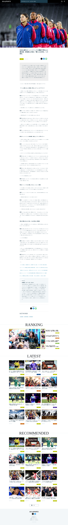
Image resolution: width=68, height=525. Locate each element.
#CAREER (21, 316)
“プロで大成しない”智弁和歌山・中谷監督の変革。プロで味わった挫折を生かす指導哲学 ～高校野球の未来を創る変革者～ (52, 341)
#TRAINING (31, 316)
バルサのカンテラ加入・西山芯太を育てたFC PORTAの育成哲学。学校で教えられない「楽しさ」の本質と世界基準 (52, 336)
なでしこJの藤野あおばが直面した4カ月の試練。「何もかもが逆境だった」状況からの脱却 (33, 275)
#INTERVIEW (26, 316)
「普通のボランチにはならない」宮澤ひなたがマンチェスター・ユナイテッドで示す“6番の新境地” (33, 270)
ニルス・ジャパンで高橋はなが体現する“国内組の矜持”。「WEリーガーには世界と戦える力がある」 (34, 267)
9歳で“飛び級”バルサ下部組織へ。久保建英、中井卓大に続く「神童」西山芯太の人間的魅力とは (52, 331)
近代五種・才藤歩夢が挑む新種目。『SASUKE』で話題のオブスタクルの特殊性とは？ (52, 347)
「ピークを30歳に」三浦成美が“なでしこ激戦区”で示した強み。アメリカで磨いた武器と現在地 (33, 264)
